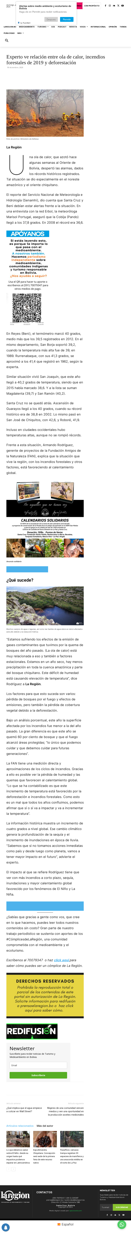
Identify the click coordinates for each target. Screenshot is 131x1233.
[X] (118, 6)
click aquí (62, 960)
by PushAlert (25, 22)
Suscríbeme (122, 1207)
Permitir (67, 19)
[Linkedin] (51, 80)
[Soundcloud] (114, 6)
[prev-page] (8, 1169)
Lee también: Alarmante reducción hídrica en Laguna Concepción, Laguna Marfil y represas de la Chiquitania (45, 906)
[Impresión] (58, 80)
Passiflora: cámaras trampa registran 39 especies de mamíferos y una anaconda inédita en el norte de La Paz (72, 1156)
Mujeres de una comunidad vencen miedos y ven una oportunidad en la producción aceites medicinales (65, 1111)
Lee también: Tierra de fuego (27, 569)
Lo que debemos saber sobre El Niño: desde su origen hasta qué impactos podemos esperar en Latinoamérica (18, 1156)
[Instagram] (110, 6)
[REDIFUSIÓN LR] (45, 1031)
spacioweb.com (75, 1211)
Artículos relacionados (20, 1125)
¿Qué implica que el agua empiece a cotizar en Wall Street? (24, 1110)
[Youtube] (122, 6)
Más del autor (45, 1125)
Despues (51, 19)
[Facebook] (105, 6)
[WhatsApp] (43, 80)
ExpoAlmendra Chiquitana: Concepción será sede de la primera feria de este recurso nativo (44, 1156)
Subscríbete (38, 1075)
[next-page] (13, 1169)
